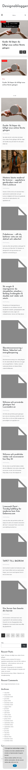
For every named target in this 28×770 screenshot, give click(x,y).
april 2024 (7, 716)
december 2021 (8, 742)
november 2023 (8, 724)
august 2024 (7, 710)
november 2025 (8, 700)
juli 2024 (6, 712)
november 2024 (8, 708)
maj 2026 (6, 696)
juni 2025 (6, 702)
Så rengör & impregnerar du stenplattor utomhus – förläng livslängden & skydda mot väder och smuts (13, 672)
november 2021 (8, 744)
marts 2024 (7, 718)
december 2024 (8, 706)
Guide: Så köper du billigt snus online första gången (14, 131)
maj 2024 (6, 714)
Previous (21, 55)
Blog (5, 23)
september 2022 (8, 730)
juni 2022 (6, 734)
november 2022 (8, 728)
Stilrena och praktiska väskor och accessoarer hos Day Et (13, 460)
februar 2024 (7, 720)
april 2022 (7, 738)
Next (24, 55)
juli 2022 (6, 732)
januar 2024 (7, 722)
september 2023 (8, 726)
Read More (9, 55)
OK (15, 765)
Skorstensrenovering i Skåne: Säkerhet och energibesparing (13, 353)
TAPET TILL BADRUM (13, 564)
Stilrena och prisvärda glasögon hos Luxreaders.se (13, 408)
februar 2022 (7, 740)
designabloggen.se (11, 26)
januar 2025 (7, 704)
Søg (2, 646)
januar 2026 (7, 698)
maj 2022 (6, 736)
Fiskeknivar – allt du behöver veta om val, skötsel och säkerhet (12, 240)
